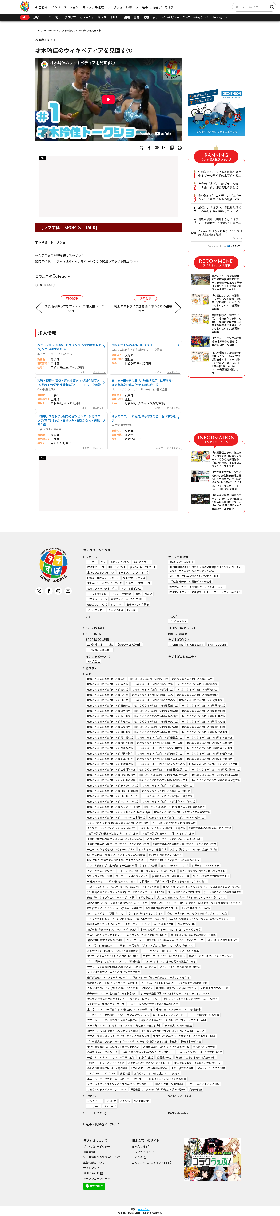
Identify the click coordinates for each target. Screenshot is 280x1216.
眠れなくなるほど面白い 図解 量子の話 (203, 727)
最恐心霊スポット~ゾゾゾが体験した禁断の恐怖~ (158, 1089)
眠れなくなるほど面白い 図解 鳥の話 (107, 689)
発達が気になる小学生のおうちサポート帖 (110, 897)
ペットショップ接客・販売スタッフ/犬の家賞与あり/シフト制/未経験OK (69, 347)
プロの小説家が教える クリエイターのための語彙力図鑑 (184, 1036)
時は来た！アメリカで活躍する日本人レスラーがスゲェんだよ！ (205, 592)
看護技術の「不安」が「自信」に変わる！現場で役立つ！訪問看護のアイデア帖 (195, 903)
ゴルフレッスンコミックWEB (149, 1162)
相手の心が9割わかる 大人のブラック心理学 (111, 929)
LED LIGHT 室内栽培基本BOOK (149, 1068)
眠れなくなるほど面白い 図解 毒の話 (197, 684)
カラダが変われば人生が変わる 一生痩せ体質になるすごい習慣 (122, 865)
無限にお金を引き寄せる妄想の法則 (196, 1057)
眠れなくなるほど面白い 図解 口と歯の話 (209, 737)
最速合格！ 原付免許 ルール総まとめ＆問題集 (112, 951)
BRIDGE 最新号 (178, 634)
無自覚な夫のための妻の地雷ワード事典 (193, 935)
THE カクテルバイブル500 (101, 1073)
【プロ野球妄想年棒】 (99, 650)
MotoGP (131, 610)
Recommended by (217, 245)
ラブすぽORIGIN (178, 640)
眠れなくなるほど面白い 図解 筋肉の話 (203, 705)
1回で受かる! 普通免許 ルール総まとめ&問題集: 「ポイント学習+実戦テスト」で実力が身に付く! (140, 945)
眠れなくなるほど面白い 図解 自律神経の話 (166, 791)
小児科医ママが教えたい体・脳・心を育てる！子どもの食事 (173, 881)
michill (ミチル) (96, 1113)
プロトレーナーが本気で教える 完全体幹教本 (112, 1020)
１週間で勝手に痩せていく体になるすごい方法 (168, 833)
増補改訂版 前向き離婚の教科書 (104, 940)
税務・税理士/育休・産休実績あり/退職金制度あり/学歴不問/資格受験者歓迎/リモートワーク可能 (69, 382)
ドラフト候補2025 (121, 594)
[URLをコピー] (172, 147)
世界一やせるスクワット (100, 871)
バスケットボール (97, 599)
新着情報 (41, 7)
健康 (146, 17)
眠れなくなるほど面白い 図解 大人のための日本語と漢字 (118, 812)
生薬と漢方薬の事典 (182, 1068)
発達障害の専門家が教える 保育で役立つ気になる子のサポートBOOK (125, 892)
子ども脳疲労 (145, 897)
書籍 (136, 17)
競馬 (58, 17)
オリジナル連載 (93, 7)
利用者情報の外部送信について (102, 1157)
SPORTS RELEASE (180, 1096)
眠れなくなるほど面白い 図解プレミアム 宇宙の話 (182, 812)
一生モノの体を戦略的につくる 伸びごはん (111, 849)
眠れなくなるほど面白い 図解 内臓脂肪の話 (111, 775)
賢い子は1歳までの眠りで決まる (211, 876)
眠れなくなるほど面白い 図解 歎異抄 (197, 695)
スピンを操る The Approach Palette (180, 967)
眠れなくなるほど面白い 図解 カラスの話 (160, 743)
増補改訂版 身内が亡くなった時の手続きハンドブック (117, 903)
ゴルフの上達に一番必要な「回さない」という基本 (170, 951)
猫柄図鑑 (125, 1073)
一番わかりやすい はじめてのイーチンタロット (147, 1052)
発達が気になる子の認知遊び (184, 892)
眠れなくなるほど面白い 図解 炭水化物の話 (163, 775)
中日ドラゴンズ (117, 567)
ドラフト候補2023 (131, 588)
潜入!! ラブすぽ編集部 (181, 562)
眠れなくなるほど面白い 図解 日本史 (107, 700)
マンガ (102, 17)
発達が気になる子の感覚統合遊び (222, 892)
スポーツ (91, 557)
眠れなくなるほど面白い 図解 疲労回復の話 (216, 780)
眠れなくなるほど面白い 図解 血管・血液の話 (112, 791)
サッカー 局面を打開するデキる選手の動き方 (153, 1004)
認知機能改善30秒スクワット (162, 908)
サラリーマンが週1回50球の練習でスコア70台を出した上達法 (121, 967)
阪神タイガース (142, 562)
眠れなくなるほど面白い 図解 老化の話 (156, 732)
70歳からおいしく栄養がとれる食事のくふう (174, 860)
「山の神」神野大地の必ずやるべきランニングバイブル (118, 1015)
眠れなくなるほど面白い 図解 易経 (106, 679)
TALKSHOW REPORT (181, 628)
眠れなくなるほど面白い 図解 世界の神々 (110, 753)
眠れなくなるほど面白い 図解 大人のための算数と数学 (174, 807)
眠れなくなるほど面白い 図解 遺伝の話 (108, 705)
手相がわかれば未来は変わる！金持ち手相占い (113, 1047)
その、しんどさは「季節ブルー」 (105, 913)
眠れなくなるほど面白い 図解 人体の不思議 (111, 780)
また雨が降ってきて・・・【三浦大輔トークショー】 (74, 308)
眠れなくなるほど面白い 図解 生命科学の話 (111, 769)
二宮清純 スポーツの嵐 (100, 644)
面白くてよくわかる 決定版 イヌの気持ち (157, 1073)
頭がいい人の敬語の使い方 (222, 940)
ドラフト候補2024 (97, 594)
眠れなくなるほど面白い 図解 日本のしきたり (112, 796)
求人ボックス (99, 372)
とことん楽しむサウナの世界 (203, 1084)
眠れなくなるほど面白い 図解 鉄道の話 (108, 721)
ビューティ (87, 17)
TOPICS (91, 1096)
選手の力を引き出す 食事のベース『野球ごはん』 (196, 587)
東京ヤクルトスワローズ (100, 572)
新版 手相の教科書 (191, 1041)
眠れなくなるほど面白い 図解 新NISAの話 (215, 775)
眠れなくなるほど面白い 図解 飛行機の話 (209, 759)
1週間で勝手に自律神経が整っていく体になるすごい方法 (184, 844)
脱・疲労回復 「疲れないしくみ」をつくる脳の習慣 (116, 855)
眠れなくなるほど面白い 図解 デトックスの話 (112, 785)
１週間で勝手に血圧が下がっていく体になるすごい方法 (118, 844)
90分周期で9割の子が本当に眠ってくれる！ (111, 881)
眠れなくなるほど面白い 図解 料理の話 (108, 732)
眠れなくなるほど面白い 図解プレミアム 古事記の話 (116, 817)
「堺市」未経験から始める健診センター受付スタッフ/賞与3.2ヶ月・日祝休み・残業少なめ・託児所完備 (68, 420)
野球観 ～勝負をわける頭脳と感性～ (176, 988)
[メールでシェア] (164, 147)
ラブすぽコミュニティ (182, 656)
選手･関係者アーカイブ (158, 7)
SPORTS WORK (195, 644)
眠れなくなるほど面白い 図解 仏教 (149, 679)
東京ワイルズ (115, 610)
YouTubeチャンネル (196, 17)
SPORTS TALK (51, 30)
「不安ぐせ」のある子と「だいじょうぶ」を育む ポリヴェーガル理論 (126, 919)
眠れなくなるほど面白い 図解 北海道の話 (110, 764)
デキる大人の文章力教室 (178, 1025)
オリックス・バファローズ (133, 572)
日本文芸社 (93, 661)
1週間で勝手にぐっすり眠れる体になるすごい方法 (174, 839)
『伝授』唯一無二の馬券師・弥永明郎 (190, 581)
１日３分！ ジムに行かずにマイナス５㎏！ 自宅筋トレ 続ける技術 (124, 1025)
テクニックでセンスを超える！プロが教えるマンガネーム (119, 1084)
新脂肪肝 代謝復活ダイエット (165, 855)
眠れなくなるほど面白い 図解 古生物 (107, 695)
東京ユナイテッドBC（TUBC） (128, 599)
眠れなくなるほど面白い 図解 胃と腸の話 (110, 737)
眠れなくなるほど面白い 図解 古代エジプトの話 (168, 801)
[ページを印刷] (179, 147)
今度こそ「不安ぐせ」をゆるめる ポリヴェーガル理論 (197, 913)
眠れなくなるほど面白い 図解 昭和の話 (156, 711)
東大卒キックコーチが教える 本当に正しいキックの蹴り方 (119, 1009)
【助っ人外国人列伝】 (129, 644)
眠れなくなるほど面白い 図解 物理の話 (156, 727)
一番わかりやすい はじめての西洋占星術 (110, 1057)
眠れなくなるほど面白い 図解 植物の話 (203, 711)
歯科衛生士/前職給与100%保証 (132, 345)
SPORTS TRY (176, 644)
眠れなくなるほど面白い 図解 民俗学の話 (209, 753)
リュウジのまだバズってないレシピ (107, 1089)
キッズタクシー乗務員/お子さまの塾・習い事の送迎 (144, 418)
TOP (37, 30)
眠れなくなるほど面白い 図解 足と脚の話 (204, 732)
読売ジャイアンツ (120, 562)
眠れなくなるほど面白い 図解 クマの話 (153, 700)
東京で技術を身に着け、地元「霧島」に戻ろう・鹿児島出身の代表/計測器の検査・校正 (143, 382)
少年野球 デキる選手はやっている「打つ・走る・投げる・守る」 (123, 999)
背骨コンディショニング (174, 865)
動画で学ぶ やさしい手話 (196, 908)
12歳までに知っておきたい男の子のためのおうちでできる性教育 (123, 887)
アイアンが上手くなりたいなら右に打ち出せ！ (113, 956)
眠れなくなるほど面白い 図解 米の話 (192, 679)
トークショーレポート (123, 7)
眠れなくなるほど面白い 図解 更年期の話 (209, 743)
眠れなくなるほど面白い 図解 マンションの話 (112, 801)
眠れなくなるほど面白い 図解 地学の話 (203, 716)
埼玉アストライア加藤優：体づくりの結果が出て (143, 308)
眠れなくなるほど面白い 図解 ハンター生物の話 (113, 807)
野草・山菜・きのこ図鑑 (211, 1068)
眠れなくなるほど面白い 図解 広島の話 (108, 727)
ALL (24, 17)
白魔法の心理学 (186, 924)
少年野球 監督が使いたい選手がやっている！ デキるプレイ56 (175, 993)
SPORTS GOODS (217, 644)
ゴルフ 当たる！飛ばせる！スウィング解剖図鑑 (113, 961)
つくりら (137, 1157)
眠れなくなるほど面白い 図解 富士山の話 (209, 748)
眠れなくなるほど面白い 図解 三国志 (152, 695)
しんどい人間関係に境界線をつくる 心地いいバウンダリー (201, 919)
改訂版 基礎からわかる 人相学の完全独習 (166, 1047)
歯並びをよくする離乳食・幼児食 (170, 876)
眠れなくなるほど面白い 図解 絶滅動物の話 (216, 769)
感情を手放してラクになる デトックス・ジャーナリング (118, 924)
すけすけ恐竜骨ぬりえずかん (132, 876)
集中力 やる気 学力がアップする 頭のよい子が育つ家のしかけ (191, 897)
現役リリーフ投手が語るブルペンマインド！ (194, 576)
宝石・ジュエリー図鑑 (99, 876)
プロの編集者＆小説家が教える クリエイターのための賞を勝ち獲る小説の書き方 (132, 1041)
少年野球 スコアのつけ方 (214, 988)
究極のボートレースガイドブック (105, 1063)
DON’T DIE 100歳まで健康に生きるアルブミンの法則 (116, 860)
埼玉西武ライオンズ (134, 578)
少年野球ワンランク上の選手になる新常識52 (112, 993)
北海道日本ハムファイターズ (103, 578)
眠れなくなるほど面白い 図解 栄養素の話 (160, 737)
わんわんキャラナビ (204, 1047)
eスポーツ (116, 604)
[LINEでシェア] (156, 147)
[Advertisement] (108, 187)
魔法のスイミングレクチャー (169, 1015)
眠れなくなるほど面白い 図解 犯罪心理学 (110, 759)
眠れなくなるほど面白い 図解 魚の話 (107, 684)
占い (155, 17)
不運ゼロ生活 (145, 1057)
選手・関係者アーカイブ (102, 1124)
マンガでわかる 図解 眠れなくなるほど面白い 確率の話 (117, 823)
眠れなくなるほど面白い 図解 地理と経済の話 (167, 785)
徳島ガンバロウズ (97, 604)
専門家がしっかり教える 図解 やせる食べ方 (111, 828)
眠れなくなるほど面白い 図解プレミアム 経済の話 (177, 817)
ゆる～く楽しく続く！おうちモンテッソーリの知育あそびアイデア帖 (201, 887)
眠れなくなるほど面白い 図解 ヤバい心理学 (213, 764)
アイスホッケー (95, 610)
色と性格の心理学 (163, 924)
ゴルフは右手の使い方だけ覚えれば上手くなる (170, 961)
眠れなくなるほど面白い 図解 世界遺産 (156, 716)
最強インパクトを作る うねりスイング (210, 956)
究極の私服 (195, 1089)
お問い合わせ (91, 1173)
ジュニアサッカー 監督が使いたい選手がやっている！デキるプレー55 (165, 940)
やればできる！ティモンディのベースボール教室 (190, 999)
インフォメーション (65, 7)
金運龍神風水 (164, 1057)
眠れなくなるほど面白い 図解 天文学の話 (160, 753)
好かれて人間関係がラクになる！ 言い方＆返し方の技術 (173, 1031)
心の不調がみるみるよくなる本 (145, 913)
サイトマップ (91, 1168)
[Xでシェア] (141, 147)
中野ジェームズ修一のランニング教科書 (178, 1009)
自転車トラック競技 (137, 604)
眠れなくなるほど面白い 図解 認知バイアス (163, 780)
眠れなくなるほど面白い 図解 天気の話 (156, 721)
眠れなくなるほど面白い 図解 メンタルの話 (161, 764)
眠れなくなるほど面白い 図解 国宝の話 (108, 711)
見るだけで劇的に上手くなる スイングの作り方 (113, 972)
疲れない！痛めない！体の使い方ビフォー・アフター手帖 (173, 1020)
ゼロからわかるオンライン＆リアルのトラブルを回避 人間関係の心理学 (127, 935)
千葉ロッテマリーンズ (138, 583)
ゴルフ (46, 17)
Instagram (220, 17)
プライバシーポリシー (96, 1146)
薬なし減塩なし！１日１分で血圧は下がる (193, 849)
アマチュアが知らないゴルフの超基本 (164, 956)
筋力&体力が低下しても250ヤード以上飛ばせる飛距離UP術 (174, 983)
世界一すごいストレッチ (205, 865)
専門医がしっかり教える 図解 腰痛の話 (174, 823)
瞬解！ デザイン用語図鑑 (169, 1084)
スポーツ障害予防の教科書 (204, 1015)
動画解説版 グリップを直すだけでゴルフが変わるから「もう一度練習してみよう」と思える (138, 977)
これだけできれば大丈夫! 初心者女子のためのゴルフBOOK (119, 988)
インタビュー (170, 17)
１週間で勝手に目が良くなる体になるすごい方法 (114, 839)
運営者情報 (90, 1152)
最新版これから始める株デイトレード (149, 1063)
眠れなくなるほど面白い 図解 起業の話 (156, 705)
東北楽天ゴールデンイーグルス (104, 583)
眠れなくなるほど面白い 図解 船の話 (197, 689)
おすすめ (91, 668)
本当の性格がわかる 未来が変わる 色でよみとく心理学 (170, 929)
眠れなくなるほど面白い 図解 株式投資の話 (163, 769)
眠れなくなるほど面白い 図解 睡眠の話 (108, 716)
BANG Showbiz (178, 1113)
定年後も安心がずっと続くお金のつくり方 (197, 1063)
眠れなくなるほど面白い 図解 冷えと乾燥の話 (167, 796)
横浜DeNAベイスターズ (143, 567)
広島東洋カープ (95, 567)
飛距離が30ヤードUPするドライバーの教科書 (112, 983)
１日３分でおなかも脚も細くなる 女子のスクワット (147, 871)
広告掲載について (94, 1162)
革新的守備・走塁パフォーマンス (105, 1004)
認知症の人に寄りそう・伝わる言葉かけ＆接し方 (114, 908)
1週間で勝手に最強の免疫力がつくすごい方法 (112, 833)
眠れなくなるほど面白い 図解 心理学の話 (160, 748)
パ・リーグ (110, 1106)
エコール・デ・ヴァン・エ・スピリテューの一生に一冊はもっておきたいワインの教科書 (136, 1079)
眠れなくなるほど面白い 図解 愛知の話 (200, 700)
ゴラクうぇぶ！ (178, 621)
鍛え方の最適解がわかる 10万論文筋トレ (202, 871)
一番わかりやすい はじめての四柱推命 (200, 1052)
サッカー (92, 562)
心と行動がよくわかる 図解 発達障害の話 (162, 828)
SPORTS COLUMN (97, 640)
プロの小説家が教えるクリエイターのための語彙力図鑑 (118, 1036)
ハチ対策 (125, 1101)
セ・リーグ (93, 1106)
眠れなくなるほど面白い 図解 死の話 (152, 684)
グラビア (70, 17)
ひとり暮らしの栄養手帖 (152, 849)
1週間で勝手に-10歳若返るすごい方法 (210, 828)
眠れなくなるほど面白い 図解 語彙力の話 (110, 748)
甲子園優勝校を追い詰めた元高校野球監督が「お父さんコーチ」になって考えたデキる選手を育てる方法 (205, 569)
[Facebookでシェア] (149, 147)
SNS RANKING (142, 1101)
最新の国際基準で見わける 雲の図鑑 (107, 1068)
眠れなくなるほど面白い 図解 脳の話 (152, 689)
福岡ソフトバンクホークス (102, 588)
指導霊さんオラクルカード (102, 1052)
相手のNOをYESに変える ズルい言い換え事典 (112, 1031)
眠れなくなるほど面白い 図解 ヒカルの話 (160, 759)
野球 (36, 17)
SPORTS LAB (94, 634)
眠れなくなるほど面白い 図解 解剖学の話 (110, 743)
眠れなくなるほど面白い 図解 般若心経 (203, 721)
